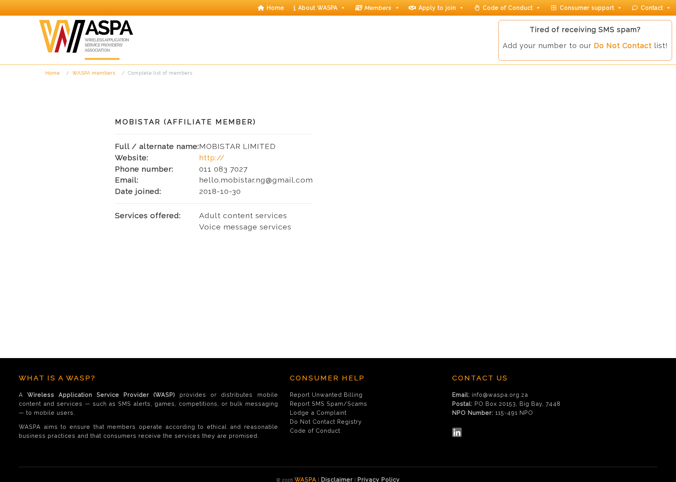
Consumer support (587, 8)
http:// (212, 157)
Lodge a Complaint (318, 412)
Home (275, 8)
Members (377, 8)
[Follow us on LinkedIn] (457, 432)
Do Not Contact (623, 45)
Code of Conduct (508, 8)
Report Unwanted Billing (326, 394)
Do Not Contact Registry (326, 421)
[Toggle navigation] (10, 58)
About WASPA (318, 8)
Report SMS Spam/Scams (328, 403)
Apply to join (437, 8)
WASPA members (93, 73)
